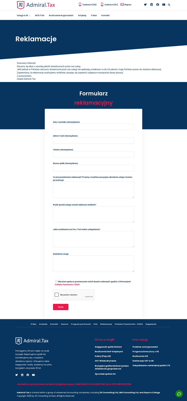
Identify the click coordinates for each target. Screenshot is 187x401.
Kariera (64, 324)
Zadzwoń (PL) (111, 4)
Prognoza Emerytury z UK (146, 351)
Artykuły (82, 15)
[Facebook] (157, 4)
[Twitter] (145, 4)
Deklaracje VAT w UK (143, 360)
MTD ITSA (39, 15)
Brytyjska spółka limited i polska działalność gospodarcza (112, 367)
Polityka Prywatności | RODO (67, 284)
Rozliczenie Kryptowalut (61, 15)
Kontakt (105, 15)
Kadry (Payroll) (103, 356)
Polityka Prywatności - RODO (129, 324)
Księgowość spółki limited (108, 347)
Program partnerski (81, 324)
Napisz (128, 4)
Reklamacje (106, 324)
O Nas (94, 15)
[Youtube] (164, 4)
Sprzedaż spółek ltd (105, 374)
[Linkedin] (151, 4)
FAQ (95, 324)
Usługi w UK (22, 15)
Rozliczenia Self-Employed (109, 351)
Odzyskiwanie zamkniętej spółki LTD (151, 365)
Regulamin (151, 324)
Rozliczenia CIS (140, 356)
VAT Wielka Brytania (105, 360)
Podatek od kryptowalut (145, 347)
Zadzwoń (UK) (90, 4)
